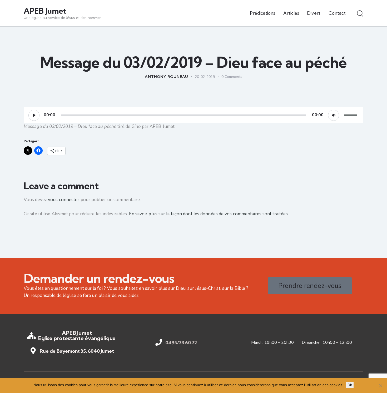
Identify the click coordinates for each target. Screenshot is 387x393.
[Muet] (333, 115)
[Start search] (360, 14)
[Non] (380, 385)
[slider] (351, 114)
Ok (350, 385)
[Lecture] (33, 115)
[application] (193, 115)
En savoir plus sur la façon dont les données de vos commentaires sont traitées (208, 214)
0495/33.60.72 (181, 342)
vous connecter (63, 200)
